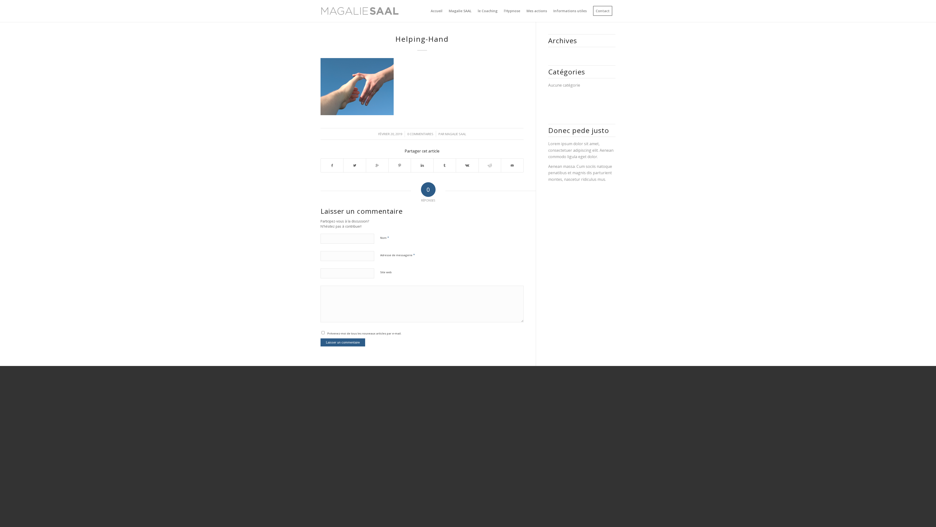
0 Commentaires (420, 134)
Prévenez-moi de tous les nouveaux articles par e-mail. (364, 333)
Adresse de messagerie (397, 255)
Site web (386, 272)
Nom (384, 237)
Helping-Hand (422, 39)
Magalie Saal (455, 134)
